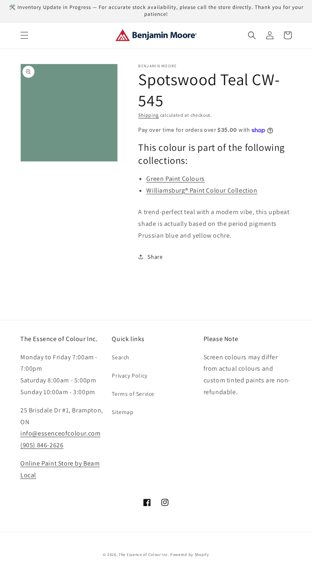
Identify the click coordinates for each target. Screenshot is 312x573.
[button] (24, 35)
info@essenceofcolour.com (60, 433)
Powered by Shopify (189, 554)
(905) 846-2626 (41, 445)
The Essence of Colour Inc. (144, 554)
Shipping (148, 115)
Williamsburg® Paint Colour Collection (201, 190)
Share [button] (154, 256)
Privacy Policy (129, 375)
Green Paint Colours (175, 178)
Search (121, 357)
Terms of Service (133, 393)
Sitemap (122, 412)
